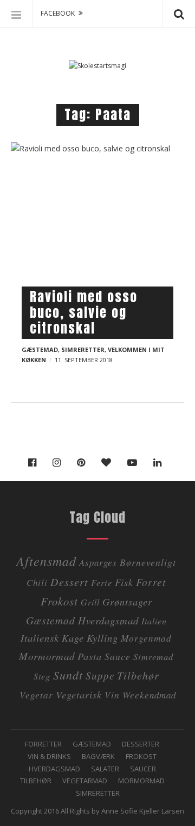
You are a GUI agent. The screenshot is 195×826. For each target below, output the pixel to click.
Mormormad (141, 780)
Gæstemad (40, 349)
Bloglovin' (108, 463)
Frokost (59, 601)
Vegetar (36, 694)
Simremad (153, 656)
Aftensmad (46, 560)
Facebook (35, 463)
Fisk (124, 582)
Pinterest (83, 463)
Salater (105, 769)
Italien (154, 621)
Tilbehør (35, 780)
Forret (151, 582)
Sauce (118, 656)
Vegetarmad (84, 780)
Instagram (59, 463)
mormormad (47, 656)
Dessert (69, 581)
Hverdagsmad (108, 620)
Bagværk (98, 756)
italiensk (40, 637)
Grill (90, 602)
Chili (37, 582)
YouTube (134, 463)
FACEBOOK (58, 13)
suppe (100, 675)
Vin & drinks (49, 756)
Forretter (43, 744)
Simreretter (83, 349)
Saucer (143, 769)
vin (112, 694)
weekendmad (149, 695)
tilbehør (138, 675)
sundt (68, 675)
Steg (42, 676)
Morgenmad (146, 637)
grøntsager (127, 601)
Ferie (101, 582)
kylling (102, 637)
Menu (16, 13)
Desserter (140, 744)
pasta (89, 656)
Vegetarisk (79, 694)
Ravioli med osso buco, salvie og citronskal (84, 312)
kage (73, 637)
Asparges (98, 562)
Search (178, 13)
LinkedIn (160, 463)
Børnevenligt (148, 562)
